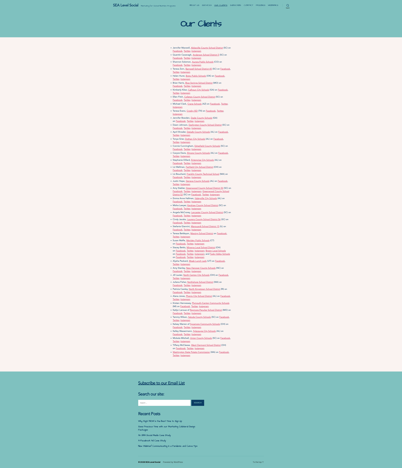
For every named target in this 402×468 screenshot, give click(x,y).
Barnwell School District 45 (199, 69)
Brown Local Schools (216, 250)
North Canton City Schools (196, 275)
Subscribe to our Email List (161, 383)
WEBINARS (273, 5)
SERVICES (207, 5)
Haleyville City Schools (206, 198)
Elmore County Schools (198, 153)
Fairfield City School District (199, 167)
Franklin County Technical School (203, 174)
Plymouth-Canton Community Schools (210, 303)
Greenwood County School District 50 (204, 188)
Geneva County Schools (197, 181)
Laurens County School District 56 (204, 219)
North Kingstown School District (204, 289)
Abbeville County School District (207, 48)
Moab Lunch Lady (198, 261)
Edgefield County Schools (207, 146)
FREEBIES (260, 5)
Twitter (187, 51)
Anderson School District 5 (206, 55)
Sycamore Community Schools (205, 324)
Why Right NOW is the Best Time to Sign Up (160, 421)
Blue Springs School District (199, 83)
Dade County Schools (201, 118)
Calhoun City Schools (198, 90)
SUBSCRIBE (235, 5)
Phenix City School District (199, 296)
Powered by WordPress (173, 462)
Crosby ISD (192, 111)
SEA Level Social (125, 5)
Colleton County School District (199, 97)
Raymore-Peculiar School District (206, 310)
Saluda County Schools (199, 317)
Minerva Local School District (201, 247)
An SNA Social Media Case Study (154, 435)
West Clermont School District (206, 345)
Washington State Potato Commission (191, 352)
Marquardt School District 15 (205, 226)
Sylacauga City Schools (204, 331)
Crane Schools (194, 104)
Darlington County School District (205, 125)
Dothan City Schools (195, 139)
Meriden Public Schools (197, 240)
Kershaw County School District (202, 205)
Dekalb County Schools (198, 132)
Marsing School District (201, 233)
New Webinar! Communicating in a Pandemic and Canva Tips (167, 446)
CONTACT (248, 5)
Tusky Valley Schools (220, 254)
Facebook (177, 51)
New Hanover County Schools (201, 268)
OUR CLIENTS (220, 5)
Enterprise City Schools (202, 160)
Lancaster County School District (207, 212)
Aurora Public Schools (202, 62)
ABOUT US (194, 5)
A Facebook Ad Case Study (152, 440)
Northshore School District (200, 282)
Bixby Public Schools (196, 76)
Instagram (196, 51)
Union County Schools (201, 338)
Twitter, (187, 58)
